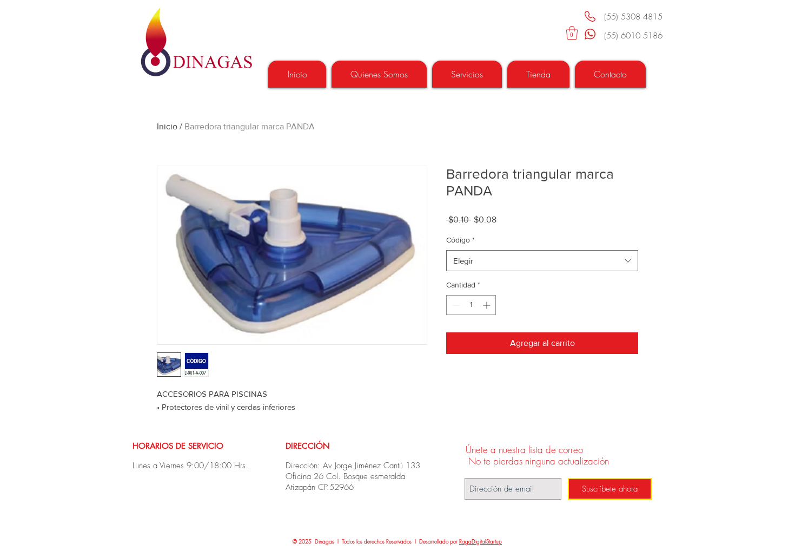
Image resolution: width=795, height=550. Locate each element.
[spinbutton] (471, 305)
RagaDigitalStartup (480, 541)
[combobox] (542, 260)
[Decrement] (454, 305)
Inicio (167, 126)
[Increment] (487, 305)
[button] (572, 33)
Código (460, 239)
